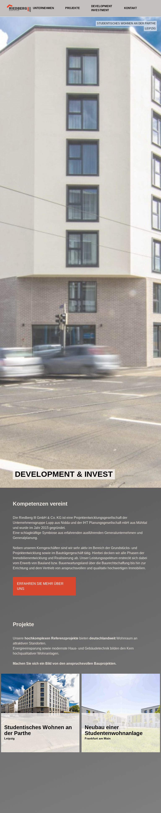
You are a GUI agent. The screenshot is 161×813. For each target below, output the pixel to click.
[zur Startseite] (18, 6)
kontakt (130, 8)
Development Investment (101, 8)
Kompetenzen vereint (40, 504)
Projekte (23, 624)
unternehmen (43, 8)
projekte (72, 8)
